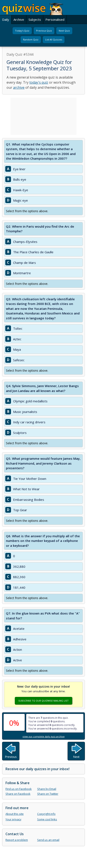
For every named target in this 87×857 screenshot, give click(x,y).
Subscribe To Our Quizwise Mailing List (43, 700)
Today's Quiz (22, 30)
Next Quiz (64, 30)
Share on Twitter (47, 794)
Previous (11, 757)
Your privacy (13, 819)
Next (76, 757)
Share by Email (46, 789)
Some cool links (47, 819)
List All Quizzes (53, 39)
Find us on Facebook (18, 789)
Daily (5, 19)
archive (18, 87)
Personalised (54, 19)
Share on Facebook (17, 794)
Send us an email (48, 840)
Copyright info (46, 814)
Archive (19, 19)
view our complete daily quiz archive (44, 736)
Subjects (35, 19)
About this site (14, 814)
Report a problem (16, 840)
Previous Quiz (44, 30)
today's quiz (38, 82)
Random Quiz (30, 39)
